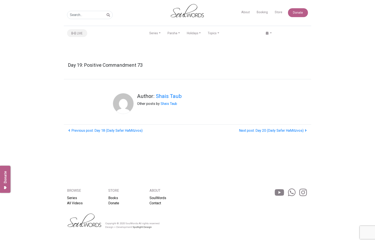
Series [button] (153, 33)
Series (72, 198)
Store (278, 12)
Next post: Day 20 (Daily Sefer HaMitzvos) (271, 130)
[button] (268, 33)
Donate (298, 12)
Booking (262, 12)
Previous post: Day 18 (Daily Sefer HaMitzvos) (107, 130)
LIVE (79, 33)
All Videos (75, 203)
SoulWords (158, 198)
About (245, 12)
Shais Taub (169, 96)
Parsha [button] (172, 33)
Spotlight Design (142, 227)
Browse (74, 190)
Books (113, 198)
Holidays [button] (192, 33)
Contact (155, 203)
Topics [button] (212, 33)
